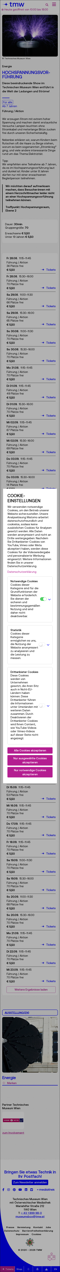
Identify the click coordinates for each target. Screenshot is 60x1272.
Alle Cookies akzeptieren (30, 750)
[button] (49, 599)
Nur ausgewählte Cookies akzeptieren (30, 760)
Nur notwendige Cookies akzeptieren (30, 772)
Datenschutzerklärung (21, 571)
